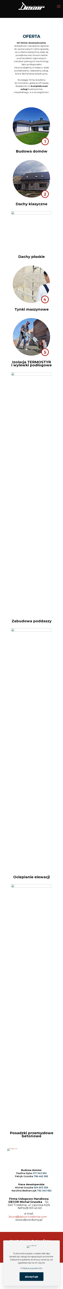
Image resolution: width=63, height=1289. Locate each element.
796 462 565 (41, 1176)
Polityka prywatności (31, 1268)
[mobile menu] (58, 6)
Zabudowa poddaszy (32, 621)
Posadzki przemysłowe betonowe (31, 1134)
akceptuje (31, 1276)
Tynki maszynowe (32, 309)
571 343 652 (40, 1173)
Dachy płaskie (31, 256)
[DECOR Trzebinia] (31, 6)
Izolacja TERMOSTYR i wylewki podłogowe (31, 363)
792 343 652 (44, 1190)
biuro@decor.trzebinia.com (28, 1216)
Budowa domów (31, 151)
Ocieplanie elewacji (31, 877)
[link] (31, 126)
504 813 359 (41, 1187)
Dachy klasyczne (31, 204)
